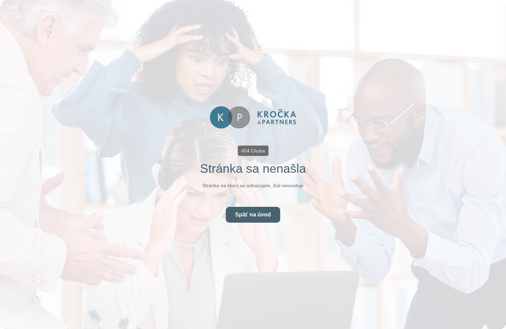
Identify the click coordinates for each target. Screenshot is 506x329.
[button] (253, 151)
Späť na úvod (253, 214)
